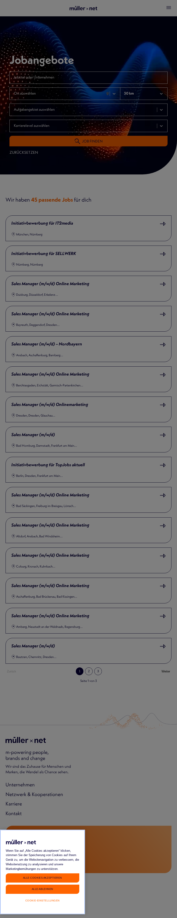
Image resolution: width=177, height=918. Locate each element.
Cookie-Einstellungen (42, 900)
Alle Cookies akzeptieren (42, 877)
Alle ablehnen (42, 889)
